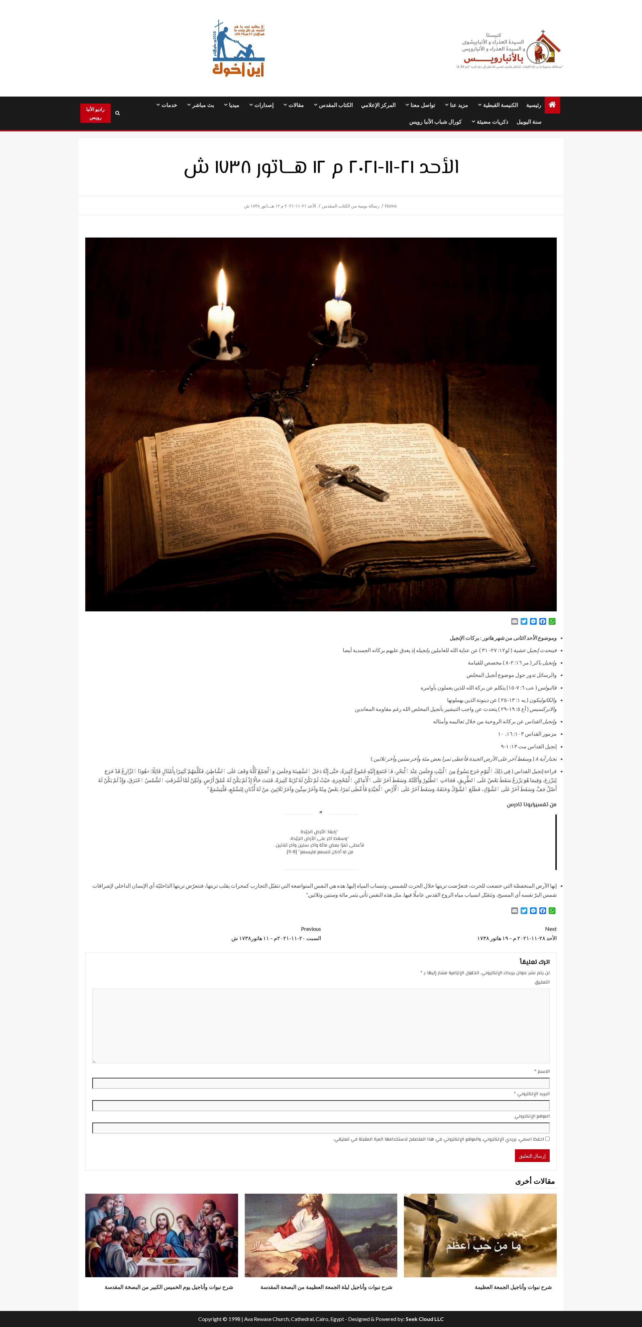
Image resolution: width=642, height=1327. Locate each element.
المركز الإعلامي (378, 105)
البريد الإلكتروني (532, 1094)
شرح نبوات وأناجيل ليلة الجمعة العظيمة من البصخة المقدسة (326, 1287)
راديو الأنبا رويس (95, 113)
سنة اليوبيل (529, 122)
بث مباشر (203, 105)
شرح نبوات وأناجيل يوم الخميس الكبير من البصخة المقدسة (169, 1287)
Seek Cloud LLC (425, 1319)
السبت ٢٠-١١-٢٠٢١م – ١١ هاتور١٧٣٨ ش (276, 933)
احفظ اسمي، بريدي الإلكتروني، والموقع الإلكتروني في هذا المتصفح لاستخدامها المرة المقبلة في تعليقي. (438, 1139)
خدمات (169, 105)
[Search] (117, 113)
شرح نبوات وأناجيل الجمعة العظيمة (513, 1287)
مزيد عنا (459, 105)
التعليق (542, 982)
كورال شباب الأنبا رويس (435, 122)
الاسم (542, 1071)
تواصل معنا (423, 105)
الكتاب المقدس (336, 105)
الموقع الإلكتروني (532, 1116)
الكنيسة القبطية (500, 105)
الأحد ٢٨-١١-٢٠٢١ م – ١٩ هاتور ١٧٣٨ (517, 933)
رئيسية (533, 105)
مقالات (296, 105)
